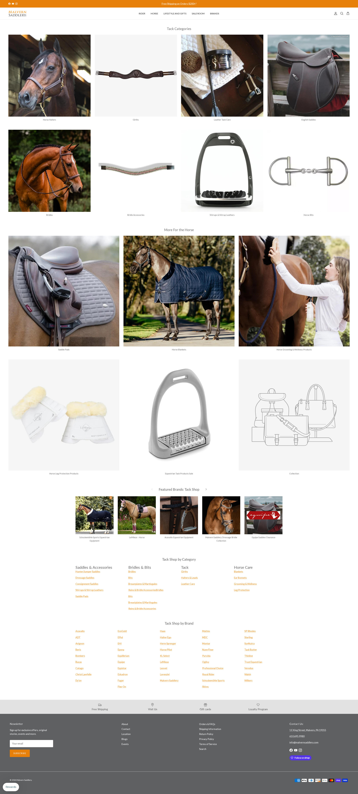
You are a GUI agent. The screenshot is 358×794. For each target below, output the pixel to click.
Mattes (206, 631)
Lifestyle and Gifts (174, 13)
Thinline (248, 655)
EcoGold (122, 631)
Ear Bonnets (240, 577)
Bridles (132, 571)
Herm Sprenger (168, 643)
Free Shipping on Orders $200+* (179, 3)
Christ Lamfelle (83, 674)
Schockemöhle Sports (213, 680)
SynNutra (249, 643)
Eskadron (123, 674)
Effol (120, 637)
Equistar (122, 668)
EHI (120, 643)
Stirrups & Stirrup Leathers (89, 590)
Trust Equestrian (253, 662)
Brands (214, 13)
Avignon (80, 643)
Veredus (248, 668)
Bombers (80, 655)
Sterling (248, 637)
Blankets (238, 571)
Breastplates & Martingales (142, 583)
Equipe (121, 662)
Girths (184, 571)
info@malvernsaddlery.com (303, 742)
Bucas (79, 662)
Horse (154, 13)
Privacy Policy (206, 739)
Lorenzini (164, 674)
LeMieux (164, 662)
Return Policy (206, 734)
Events (125, 744)
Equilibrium (123, 655)
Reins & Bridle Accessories (142, 590)
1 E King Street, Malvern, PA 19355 (307, 730)
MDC (205, 637)
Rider (142, 13)
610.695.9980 (297, 736)
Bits (130, 577)
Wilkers (248, 680)
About (125, 724)
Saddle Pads (82, 596)
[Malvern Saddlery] (17, 13)
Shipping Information (210, 729)
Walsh (247, 674)
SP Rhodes (250, 631)
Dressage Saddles (85, 577)
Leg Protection (242, 590)
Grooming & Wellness (245, 583)
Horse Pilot (166, 649)
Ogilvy (205, 662)
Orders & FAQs (207, 724)
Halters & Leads (189, 577)
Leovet (163, 668)
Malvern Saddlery (169, 680)
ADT (78, 637)
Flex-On (122, 686)
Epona (121, 649)
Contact (126, 729)
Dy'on (79, 680)
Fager (121, 680)
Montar (206, 643)
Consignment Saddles (87, 583)
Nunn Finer (208, 649)
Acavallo (80, 631)
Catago (79, 668)
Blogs (125, 739)
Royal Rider (208, 674)
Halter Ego (165, 637)
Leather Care (188, 583)
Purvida (206, 655)
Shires (205, 686)
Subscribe (19, 753)
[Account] (335, 13)
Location (126, 734)
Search (202, 748)
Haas (162, 631)
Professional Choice (212, 668)
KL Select (165, 655)
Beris (78, 649)
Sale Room (198, 13)
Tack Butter (250, 649)
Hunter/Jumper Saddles (88, 571)
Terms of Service (208, 744)
